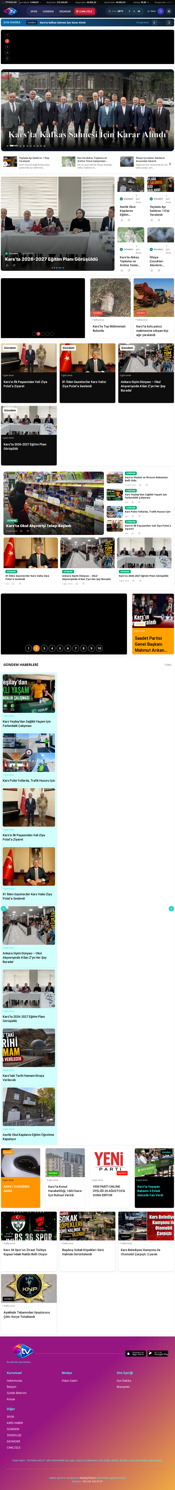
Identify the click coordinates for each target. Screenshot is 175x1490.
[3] (56, 267)
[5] (62, 267)
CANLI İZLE (85, 11)
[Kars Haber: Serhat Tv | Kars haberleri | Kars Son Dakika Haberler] (10, 11)
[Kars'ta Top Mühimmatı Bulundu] (38, 334)
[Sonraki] (169, 22)
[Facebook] (129, 11)
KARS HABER (15, 1423)
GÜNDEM (48, 11)
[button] (7, 265)
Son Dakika (124, 1380)
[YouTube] (139, 11)
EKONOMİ (65, 11)
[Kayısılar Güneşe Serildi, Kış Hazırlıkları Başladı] (34, 334)
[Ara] (161, 11)
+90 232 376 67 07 (92, 1481)
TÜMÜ (168, 664)
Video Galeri (69, 1380)
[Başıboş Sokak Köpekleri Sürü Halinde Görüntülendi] (47, 334)
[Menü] (169, 11)
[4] (58, 267)
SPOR (34, 11)
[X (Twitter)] (134, 11)
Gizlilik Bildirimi (16, 1393)
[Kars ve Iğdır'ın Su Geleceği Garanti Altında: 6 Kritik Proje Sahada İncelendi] (87, 47)
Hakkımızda (14, 1380)
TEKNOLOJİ (14, 1435)
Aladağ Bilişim (88, 1477)
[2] (54, 267)
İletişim (11, 1387)
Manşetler (123, 1387)
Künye (11, 1399)
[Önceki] (155, 22)
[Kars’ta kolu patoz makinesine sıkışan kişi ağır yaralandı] (43, 334)
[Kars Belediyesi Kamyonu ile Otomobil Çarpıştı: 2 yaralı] (52, 334)
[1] (52, 267)
